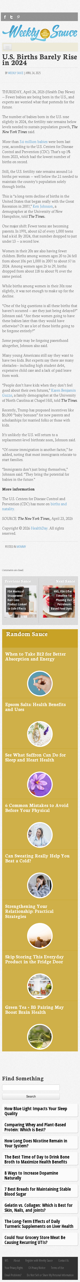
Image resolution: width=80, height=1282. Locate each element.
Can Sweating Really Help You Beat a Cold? (37, 858)
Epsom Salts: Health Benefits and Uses (35, 706)
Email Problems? (13, 1275)
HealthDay (39, 528)
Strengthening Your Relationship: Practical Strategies (29, 911)
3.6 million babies (34, 141)
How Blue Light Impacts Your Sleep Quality (35, 1110)
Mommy (21, 547)
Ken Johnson (43, 206)
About (17, 1260)
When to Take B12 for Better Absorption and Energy (35, 656)
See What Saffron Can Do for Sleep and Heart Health (35, 757)
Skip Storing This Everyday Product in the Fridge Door (34, 959)
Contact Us (63, 1260)
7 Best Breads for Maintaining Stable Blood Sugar (37, 1191)
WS (6, 1260)
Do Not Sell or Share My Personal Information (50, 1275)
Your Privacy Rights (14, 1268)
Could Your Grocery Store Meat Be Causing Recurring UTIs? (34, 1239)
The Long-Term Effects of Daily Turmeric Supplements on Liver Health (38, 1223)
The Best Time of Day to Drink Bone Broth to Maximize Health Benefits (36, 1159)
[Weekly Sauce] (40, 32)
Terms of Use (57, 1268)
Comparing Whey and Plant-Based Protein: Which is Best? (35, 1126)
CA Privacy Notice (36, 1268)
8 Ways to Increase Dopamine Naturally (31, 1175)
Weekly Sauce (15, 73)
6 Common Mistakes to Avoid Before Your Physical (36, 807)
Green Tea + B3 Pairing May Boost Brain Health (34, 1009)
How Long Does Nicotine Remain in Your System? (35, 1142)
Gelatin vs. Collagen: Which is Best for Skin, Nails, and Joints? (38, 1207)
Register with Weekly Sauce (39, 1260)
